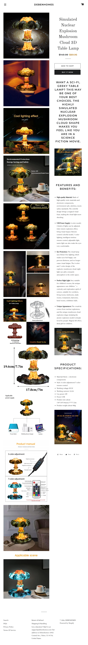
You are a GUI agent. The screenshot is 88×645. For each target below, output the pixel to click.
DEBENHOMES (44, 4)
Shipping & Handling (39, 624)
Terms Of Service (9, 630)
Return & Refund (38, 620)
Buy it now (67, 72)
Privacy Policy (8, 627)
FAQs (5, 624)
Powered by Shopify (67, 623)
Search (5, 620)
